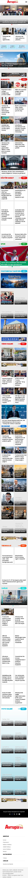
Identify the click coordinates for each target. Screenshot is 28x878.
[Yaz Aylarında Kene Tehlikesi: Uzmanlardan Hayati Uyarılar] (20, 669)
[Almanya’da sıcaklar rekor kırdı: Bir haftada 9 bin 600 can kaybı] (20, 611)
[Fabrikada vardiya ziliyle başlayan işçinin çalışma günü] (7, 430)
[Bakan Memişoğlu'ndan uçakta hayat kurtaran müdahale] (20, 630)
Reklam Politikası (7, 843)
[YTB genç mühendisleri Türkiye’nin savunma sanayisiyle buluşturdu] (14, 10)
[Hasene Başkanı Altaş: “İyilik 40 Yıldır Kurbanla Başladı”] (7, 373)
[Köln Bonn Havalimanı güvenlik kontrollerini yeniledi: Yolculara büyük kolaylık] (7, 204)
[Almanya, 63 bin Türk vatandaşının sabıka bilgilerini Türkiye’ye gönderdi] (14, 162)
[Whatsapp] (9, 813)
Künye (4, 839)
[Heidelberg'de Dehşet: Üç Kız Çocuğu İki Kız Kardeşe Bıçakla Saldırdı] (7, 669)
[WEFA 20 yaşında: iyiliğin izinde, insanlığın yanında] (20, 84)
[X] (14, 813)
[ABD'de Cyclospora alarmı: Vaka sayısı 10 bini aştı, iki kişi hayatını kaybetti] (7, 630)
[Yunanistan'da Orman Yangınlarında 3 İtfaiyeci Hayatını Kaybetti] (20, 650)
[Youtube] (19, 813)
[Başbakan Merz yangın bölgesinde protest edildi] (7, 84)
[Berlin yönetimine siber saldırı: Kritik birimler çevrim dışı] (20, 100)
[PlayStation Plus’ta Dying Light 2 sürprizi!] (20, 550)
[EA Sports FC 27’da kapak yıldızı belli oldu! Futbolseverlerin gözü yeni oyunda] (14, 571)
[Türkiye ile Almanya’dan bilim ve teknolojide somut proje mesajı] (7, 100)
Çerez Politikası (7, 848)
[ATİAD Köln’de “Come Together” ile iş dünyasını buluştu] (20, 373)
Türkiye (5, 857)
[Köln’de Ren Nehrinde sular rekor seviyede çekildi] (20, 137)
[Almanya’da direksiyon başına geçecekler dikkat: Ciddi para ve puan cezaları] (7, 137)
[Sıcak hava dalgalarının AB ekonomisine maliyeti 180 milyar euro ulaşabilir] (20, 430)
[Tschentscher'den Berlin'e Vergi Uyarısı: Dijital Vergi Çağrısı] (20, 449)
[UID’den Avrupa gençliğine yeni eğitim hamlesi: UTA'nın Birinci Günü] (20, 390)
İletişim (5, 850)
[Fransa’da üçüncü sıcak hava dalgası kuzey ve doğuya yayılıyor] (7, 611)
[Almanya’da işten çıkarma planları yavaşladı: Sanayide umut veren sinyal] (20, 31)
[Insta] (16, 813)
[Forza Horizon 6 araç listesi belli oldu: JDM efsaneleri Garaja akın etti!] (7, 550)
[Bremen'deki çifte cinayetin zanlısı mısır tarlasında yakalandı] (20, 229)
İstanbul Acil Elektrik (8, 863)
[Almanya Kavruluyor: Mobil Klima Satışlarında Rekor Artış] (7, 650)
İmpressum (6, 841)
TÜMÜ (23, 79)
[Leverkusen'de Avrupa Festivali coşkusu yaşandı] (7, 229)
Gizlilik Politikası (7, 846)
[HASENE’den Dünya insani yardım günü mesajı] (7, 120)
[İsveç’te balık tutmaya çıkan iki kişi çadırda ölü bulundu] (7, 687)
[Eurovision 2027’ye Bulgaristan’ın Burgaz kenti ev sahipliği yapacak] (7, 185)
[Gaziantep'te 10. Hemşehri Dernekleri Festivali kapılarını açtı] (20, 185)
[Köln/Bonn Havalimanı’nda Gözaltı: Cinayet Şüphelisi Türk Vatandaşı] (20, 120)
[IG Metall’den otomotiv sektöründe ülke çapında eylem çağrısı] (7, 449)
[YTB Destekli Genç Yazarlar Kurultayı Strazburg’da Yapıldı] (7, 390)
